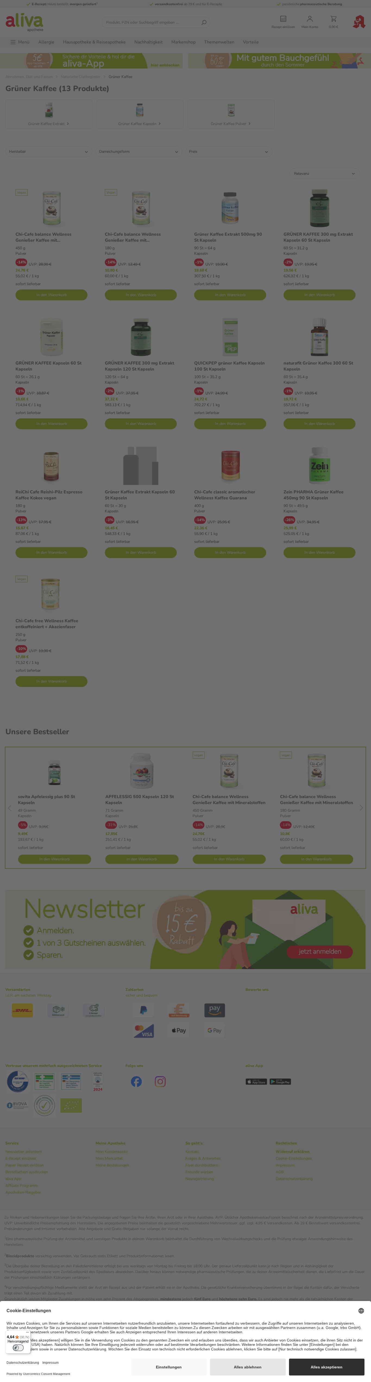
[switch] (18, 1347)
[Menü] (27, 1333)
